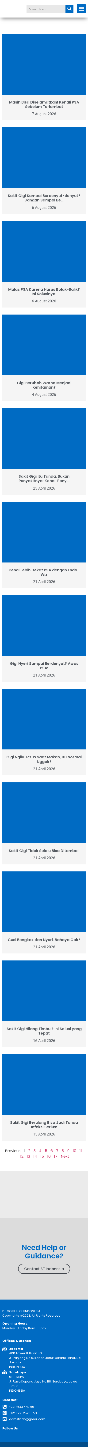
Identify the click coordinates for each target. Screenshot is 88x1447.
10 (74, 1150)
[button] (81, 8)
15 (42, 1156)
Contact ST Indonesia (44, 1268)
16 (49, 1156)
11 (81, 1150)
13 (28, 1156)
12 (21, 1156)
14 (35, 1156)
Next (65, 1156)
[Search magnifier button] (69, 9)
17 (55, 1156)
